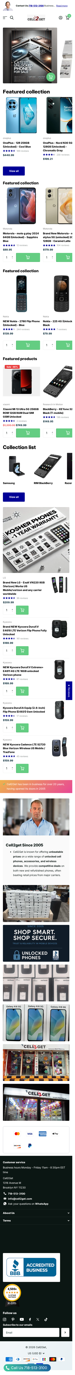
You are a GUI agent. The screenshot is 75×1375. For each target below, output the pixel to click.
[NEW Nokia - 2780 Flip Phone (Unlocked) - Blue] (21, 293)
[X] (37, 1319)
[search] (11, 18)
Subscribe (65, 1332)
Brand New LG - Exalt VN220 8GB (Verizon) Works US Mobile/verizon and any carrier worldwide (24, 588)
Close (36, 1213)
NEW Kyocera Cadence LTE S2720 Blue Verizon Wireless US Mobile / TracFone (24, 748)
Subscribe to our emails (17, 1324)
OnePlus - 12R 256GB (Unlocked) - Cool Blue (17, 144)
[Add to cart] (28, 257)
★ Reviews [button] (69, 690)
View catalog (5, 17)
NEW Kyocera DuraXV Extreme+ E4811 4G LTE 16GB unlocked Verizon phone (23, 671)
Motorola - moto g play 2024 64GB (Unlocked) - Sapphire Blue (21, 237)
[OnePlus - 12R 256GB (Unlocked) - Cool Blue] (21, 115)
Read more (62, 5)
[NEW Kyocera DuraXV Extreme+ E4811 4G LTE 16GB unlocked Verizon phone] (59, 669)
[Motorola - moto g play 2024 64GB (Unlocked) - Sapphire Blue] (21, 205)
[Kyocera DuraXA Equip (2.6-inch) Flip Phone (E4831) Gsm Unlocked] (59, 710)
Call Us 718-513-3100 (28, 1368)
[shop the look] (50, 77)
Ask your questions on (28, 1203)
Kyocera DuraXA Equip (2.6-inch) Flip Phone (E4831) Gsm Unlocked (24, 709)
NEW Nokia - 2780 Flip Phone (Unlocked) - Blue (21, 323)
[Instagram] (4, 1319)
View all (14, 170)
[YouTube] (22, 1319)
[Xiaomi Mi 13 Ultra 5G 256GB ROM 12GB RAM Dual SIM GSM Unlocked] (21, 381)
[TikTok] (46, 1319)
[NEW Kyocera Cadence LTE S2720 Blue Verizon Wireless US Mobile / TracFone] (59, 747)
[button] (13, 254)
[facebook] (30, 1319)
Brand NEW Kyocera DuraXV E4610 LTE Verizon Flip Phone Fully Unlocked (25, 630)
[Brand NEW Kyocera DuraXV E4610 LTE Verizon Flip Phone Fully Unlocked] (59, 629)
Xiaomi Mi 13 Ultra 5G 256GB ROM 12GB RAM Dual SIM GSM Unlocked (21, 413)
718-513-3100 (16, 1193)
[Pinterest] (13, 1319)
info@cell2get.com (20, 1198)
